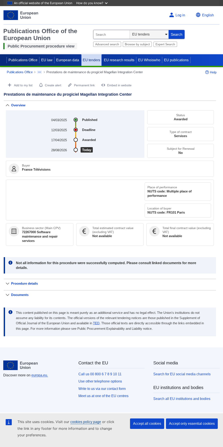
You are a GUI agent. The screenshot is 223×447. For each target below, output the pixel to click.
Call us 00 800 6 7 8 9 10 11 (100, 374)
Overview (18, 105)
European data (67, 60)
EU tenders (91, 60)
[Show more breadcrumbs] (39, 72)
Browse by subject (137, 44)
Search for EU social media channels (182, 374)
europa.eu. (39, 375)
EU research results (119, 60)
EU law (46, 60)
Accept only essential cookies (192, 423)
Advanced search (107, 44)
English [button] (208, 15)
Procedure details (24, 283)
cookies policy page (85, 422)
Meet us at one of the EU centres (103, 396)
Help (213, 72)
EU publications (176, 60)
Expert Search (165, 44)
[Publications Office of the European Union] (20, 15)
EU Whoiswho (149, 60)
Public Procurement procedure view (41, 46)
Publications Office (22, 60)
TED (96, 323)
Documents (20, 295)
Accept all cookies (147, 423)
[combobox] (111, 34)
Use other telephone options (100, 381)
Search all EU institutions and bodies (181, 399)
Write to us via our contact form (102, 389)
